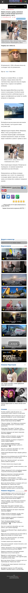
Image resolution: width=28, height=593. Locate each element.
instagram (19, 242)
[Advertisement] (14, 223)
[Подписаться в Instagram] (2, 190)
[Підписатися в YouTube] (5, 190)
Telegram (14, 242)
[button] (25, 50)
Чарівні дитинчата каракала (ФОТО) (13, 208)
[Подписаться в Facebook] (22, 187)
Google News (16, 187)
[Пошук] (25, 6)
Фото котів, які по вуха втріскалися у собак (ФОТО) (13, 205)
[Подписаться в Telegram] (25, 187)
